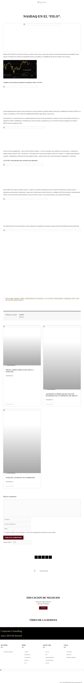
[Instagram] (36, 557)
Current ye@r (7, 542)
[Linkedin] (46, 557)
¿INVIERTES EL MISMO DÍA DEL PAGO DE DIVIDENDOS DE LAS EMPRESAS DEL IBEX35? (62, 395)
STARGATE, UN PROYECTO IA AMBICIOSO (20, 477)
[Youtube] (50, 557)
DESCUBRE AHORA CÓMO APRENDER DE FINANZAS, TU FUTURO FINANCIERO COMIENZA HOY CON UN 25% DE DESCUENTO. (42, 299)
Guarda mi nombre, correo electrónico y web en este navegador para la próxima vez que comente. (30, 532)
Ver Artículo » (10, 375)
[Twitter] (43, 557)
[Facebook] (39, 557)
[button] (2, 2)
